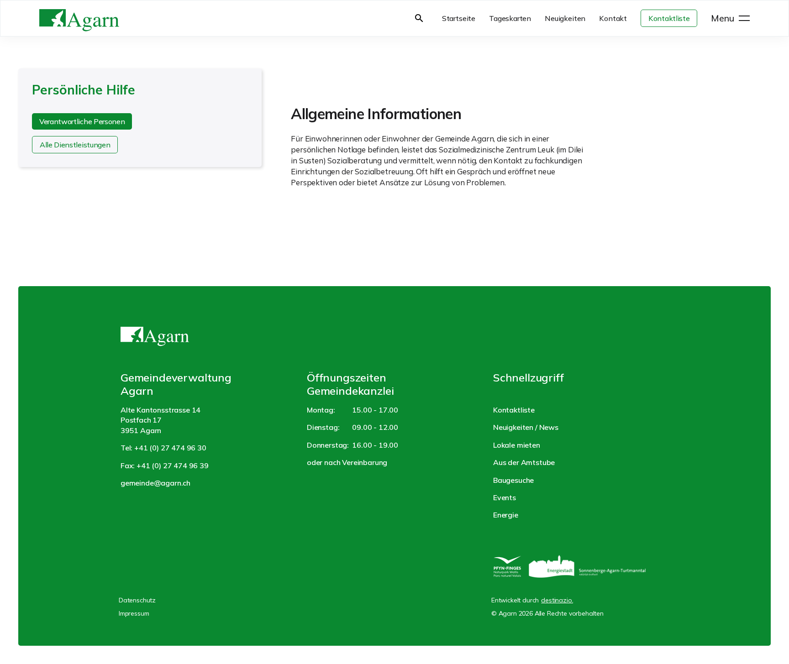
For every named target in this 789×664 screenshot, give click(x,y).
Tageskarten (510, 18)
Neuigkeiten (565, 18)
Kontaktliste (668, 18)
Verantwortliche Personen (82, 121)
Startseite (458, 18)
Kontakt (613, 18)
